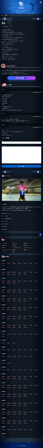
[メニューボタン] (40, 2)
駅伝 (14, 249)
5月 (19, 263)
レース (3, 243)
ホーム (3, 15)
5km (14, 245)
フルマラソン (26, 247)
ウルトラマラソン (5, 249)
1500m (3, 245)
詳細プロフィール (6, 213)
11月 (8, 272)
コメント (4, 145)
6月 (13, 263)
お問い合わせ (5, 223)
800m (25, 243)
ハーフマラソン (16, 247)
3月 (30, 263)
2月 (35, 263)
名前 (3, 140)
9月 (19, 272)
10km (3, 247)
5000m (25, 245)
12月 (3, 272)
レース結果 (5, 215)
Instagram (5, 229)
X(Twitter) (5, 226)
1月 (2, 265)
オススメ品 (5, 221)
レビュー (3, 251)
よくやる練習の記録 (7, 218)
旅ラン (14, 243)
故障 (24, 249)
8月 (2, 263)
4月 (24, 263)
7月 (8, 263)
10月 (14, 272)
